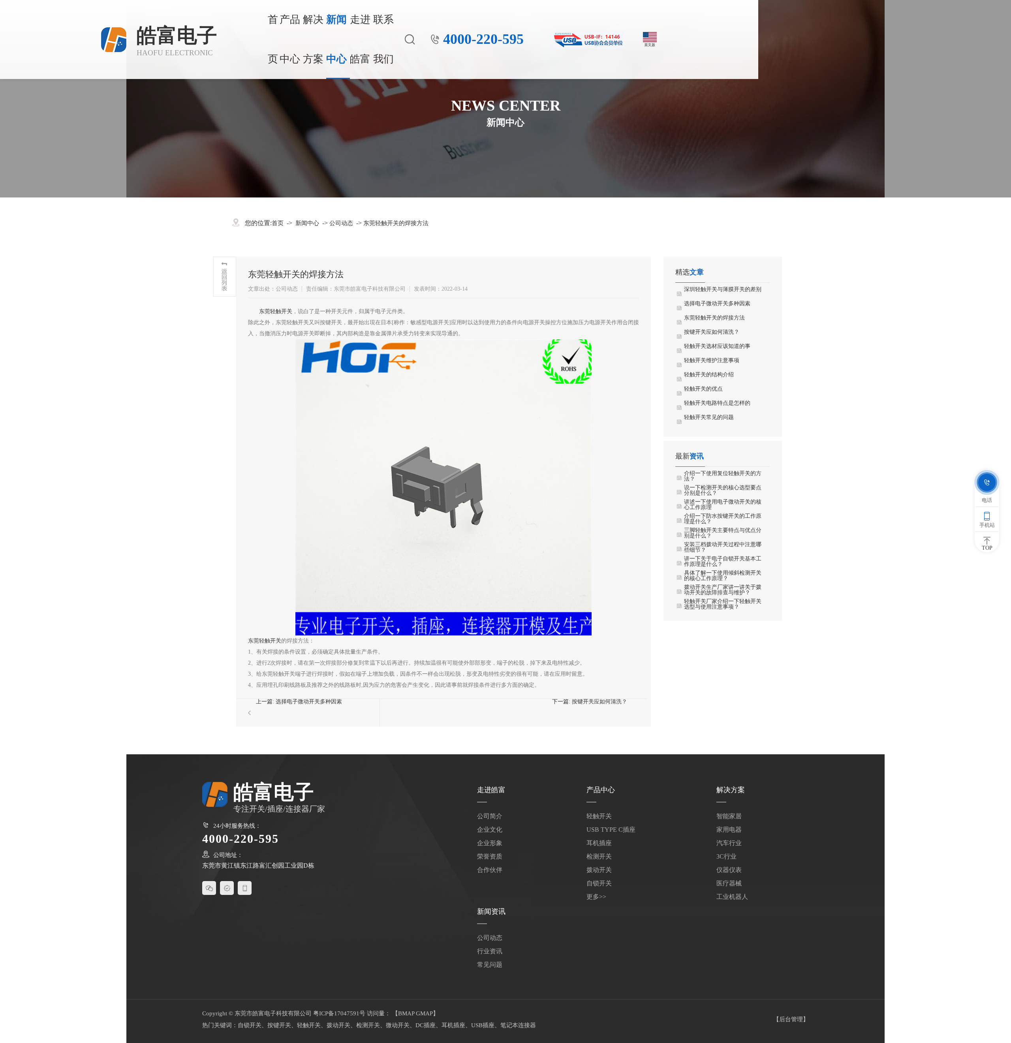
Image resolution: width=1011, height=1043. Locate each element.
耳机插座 (599, 843)
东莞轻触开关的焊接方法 (395, 223)
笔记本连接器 (518, 1025)
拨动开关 (599, 869)
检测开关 (599, 856)
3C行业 (726, 856)
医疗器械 (729, 883)
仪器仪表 (729, 869)
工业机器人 (732, 896)
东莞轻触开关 (275, 311)
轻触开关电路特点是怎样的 (717, 403)
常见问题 (489, 964)
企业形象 (489, 843)
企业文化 (489, 829)
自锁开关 (599, 883)
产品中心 (290, 39)
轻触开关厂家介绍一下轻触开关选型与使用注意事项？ (722, 604)
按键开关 (279, 1025)
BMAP (406, 1013)
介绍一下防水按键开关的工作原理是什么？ (722, 518)
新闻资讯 (491, 911)
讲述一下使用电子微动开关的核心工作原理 (722, 504)
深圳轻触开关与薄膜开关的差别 (722, 289)
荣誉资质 (489, 856)
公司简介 (489, 816)
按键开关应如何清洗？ (599, 702)
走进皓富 (360, 39)
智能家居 (729, 816)
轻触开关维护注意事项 (711, 360)
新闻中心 (336, 39)
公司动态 (341, 223)
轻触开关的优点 (703, 389)
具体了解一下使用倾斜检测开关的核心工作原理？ (722, 575)
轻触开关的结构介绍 (709, 375)
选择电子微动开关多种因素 (309, 702)
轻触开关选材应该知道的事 (717, 346)
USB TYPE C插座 (610, 829)
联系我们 (383, 39)
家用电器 (729, 829)
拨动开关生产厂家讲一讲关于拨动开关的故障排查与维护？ (722, 590)
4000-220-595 (483, 39)
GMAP (424, 1013)
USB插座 (482, 1025)
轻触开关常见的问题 (709, 417)
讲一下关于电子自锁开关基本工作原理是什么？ (722, 561)
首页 (273, 39)
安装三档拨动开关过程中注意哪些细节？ (722, 547)
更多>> (596, 896)
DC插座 (425, 1025)
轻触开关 (599, 816)
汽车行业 (729, 843)
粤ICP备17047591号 (339, 1013)
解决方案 (313, 39)
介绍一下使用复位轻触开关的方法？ (722, 476)
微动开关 (398, 1025)
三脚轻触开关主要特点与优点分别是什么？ (722, 533)
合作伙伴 (489, 869)
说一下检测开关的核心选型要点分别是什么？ (722, 490)
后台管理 (791, 1019)
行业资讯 (489, 951)
